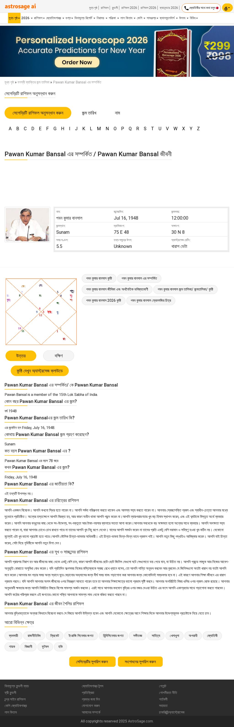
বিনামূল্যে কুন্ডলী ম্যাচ (17, 686)
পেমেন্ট (162, 686)
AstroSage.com (140, 721)
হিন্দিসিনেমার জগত (113, 636)
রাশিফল (105, 8)
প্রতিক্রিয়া (88, 693)
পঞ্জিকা (113, 18)
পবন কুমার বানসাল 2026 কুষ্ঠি (103, 300)
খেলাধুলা (174, 636)
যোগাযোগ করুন (91, 706)
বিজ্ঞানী (28, 646)
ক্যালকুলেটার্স (168, 18)
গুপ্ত (68, 18)
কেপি (140, 18)
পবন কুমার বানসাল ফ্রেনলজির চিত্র (151, 300)
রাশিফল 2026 (129, 8)
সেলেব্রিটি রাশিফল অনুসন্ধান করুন (38, 113)
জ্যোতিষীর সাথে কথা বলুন (200, 8)
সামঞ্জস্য (151, 18)
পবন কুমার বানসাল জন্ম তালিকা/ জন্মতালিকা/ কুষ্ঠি (185, 289)
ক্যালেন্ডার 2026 (169, 8)
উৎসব (182, 18)
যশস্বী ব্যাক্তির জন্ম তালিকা (33, 82)
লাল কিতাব (126, 18)
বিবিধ (193, 18)
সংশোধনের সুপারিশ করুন (140, 661)
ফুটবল (45, 646)
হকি (60, 646)
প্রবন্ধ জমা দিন (91, 699)
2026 (25, 18)
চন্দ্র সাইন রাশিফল (15, 699)
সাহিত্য (156, 636)
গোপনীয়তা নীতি (168, 693)
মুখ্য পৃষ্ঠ (93, 8)
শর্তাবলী (163, 699)
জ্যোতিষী (212, 636)
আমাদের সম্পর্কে (91, 712)
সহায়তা (163, 706)
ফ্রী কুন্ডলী (10, 693)
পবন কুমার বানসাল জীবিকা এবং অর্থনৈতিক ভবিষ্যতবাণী (117, 289)
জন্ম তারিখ (89, 113)
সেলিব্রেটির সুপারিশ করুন (92, 661)
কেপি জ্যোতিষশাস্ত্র (16, 706)
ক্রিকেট (54, 636)
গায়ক (12, 646)
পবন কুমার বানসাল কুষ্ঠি (99, 278)
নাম (117, 113)
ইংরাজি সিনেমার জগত (81, 636)
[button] (17, 51)
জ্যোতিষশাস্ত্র (54, 18)
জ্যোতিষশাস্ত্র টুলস (92, 686)
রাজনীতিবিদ (34, 636)
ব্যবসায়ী (13, 636)
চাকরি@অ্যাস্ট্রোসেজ (172, 712)
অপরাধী (193, 636)
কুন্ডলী (115, 8)
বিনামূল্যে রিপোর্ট (83, 18)
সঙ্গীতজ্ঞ (137, 636)
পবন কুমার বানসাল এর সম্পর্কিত (139, 278)
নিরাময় (101, 18)
